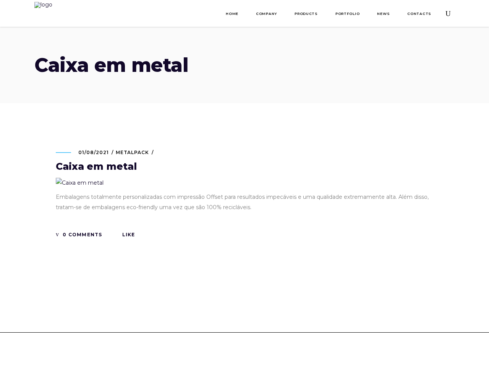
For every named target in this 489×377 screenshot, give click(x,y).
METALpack (132, 152)
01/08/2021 (93, 152)
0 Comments (81, 234)
